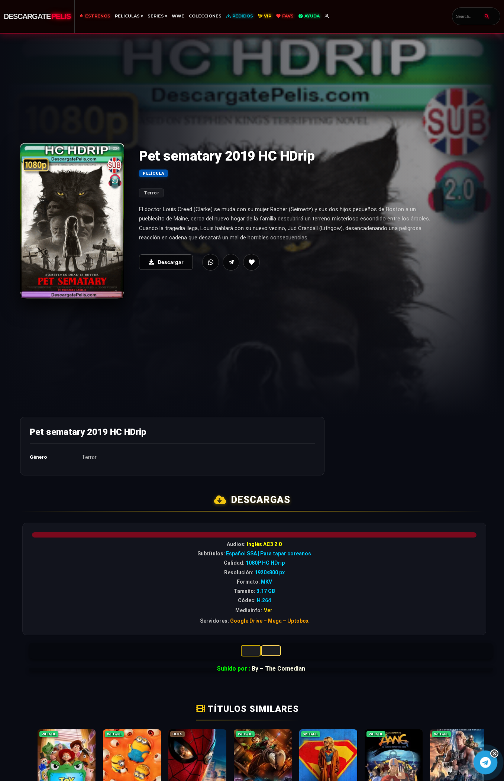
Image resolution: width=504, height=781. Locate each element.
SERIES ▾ (157, 16)
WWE (178, 16)
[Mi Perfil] (327, 16)
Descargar (170, 262)
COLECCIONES (205, 16)
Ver (268, 610)
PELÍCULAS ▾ (129, 16)
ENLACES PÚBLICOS (271, 650)
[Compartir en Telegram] (231, 262)
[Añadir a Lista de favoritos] (251, 262)
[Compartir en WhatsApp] (210, 262)
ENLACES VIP (251, 650)
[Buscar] (487, 16)
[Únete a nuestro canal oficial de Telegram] (485, 762)
